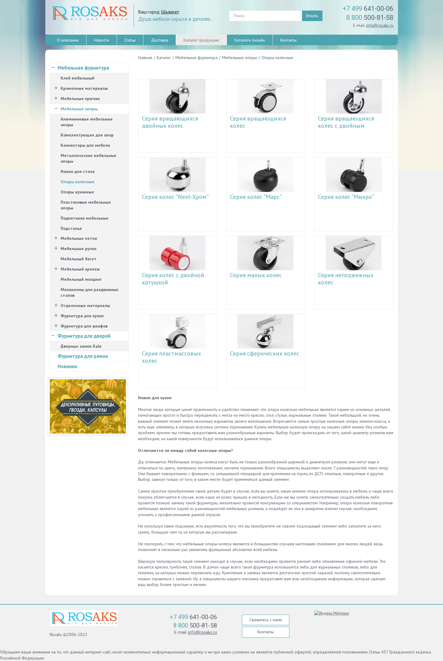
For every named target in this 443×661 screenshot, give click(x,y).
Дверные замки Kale (81, 346)
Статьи (130, 40)
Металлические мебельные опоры (88, 158)
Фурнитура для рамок (83, 356)
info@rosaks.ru (379, 25)
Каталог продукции (201, 40)
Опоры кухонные (77, 192)
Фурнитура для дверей (84, 336)
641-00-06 (368, 8)
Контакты (288, 40)
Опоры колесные (77, 181)
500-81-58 (369, 17)
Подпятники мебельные (84, 218)
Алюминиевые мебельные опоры (87, 121)
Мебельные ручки (78, 248)
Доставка (159, 40)
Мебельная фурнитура (83, 67)
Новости (101, 40)
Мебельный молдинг (81, 279)
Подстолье (71, 228)
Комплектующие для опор (87, 135)
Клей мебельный (77, 78)
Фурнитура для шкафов (84, 326)
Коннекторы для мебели (85, 145)
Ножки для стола (78, 171)
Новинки (67, 366)
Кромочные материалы (84, 88)
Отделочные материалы (85, 305)
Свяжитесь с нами (266, 619)
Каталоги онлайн (249, 40)
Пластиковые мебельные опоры (86, 205)
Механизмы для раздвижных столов (89, 292)
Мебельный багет (78, 259)
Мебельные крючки (80, 98)
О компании (68, 40)
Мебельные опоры (79, 108)
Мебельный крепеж (80, 269)
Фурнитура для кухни (82, 315)
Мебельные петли (79, 238)
